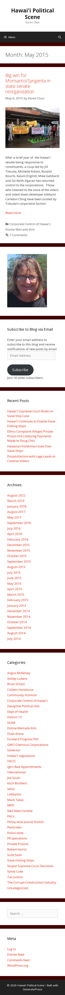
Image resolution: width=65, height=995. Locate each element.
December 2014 (18, 611)
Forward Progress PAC (23, 739)
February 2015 (17, 600)
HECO (11, 761)
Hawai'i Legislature (21, 756)
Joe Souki (13, 778)
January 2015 (16, 605)
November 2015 (18, 550)
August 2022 (16, 495)
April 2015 (14, 589)
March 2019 (15, 501)
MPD (10, 805)
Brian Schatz (16, 684)
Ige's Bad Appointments (24, 767)
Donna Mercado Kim (20, 229)
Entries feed (15, 954)
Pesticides (14, 827)
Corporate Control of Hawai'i (30, 224)
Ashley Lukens (17, 678)
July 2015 (14, 572)
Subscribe (20, 370)
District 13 (14, 717)
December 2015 (18, 545)
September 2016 (19, 523)
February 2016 (17, 539)
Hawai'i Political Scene (32, 14)
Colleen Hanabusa (20, 689)
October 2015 (17, 556)
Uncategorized (17, 888)
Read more (13, 213)
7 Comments (18, 235)
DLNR (11, 723)
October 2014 (17, 622)
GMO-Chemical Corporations (27, 745)
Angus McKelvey (18, 673)
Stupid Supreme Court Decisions (30, 866)
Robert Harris (17, 849)
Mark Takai (15, 800)
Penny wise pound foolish (25, 822)
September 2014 (19, 628)
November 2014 (18, 616)
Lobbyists (14, 794)
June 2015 (14, 578)
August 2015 (16, 567)
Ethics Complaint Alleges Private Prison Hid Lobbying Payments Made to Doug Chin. (30, 436)
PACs (10, 816)
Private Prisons (17, 844)
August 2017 (16, 512)
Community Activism (22, 695)
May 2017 (14, 517)
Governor (13, 750)
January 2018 (16, 506)
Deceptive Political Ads (23, 706)
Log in (11, 949)
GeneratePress (32, 989)
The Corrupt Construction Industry (31, 882)
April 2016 (14, 534)
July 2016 (14, 528)
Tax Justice (15, 877)
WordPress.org (17, 965)
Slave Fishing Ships (20, 860)
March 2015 (15, 594)
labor (11, 789)
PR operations (17, 838)
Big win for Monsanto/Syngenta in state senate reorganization (28, 83)
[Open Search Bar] (59, 37)
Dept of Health (17, 712)
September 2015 (19, 561)
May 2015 (14, 583)
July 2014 (14, 639)
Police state (15, 833)
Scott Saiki (14, 855)
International (16, 772)
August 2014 (16, 633)
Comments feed (18, 960)
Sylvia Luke (15, 871)
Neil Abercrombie (19, 811)
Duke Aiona (15, 734)
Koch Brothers (17, 783)
